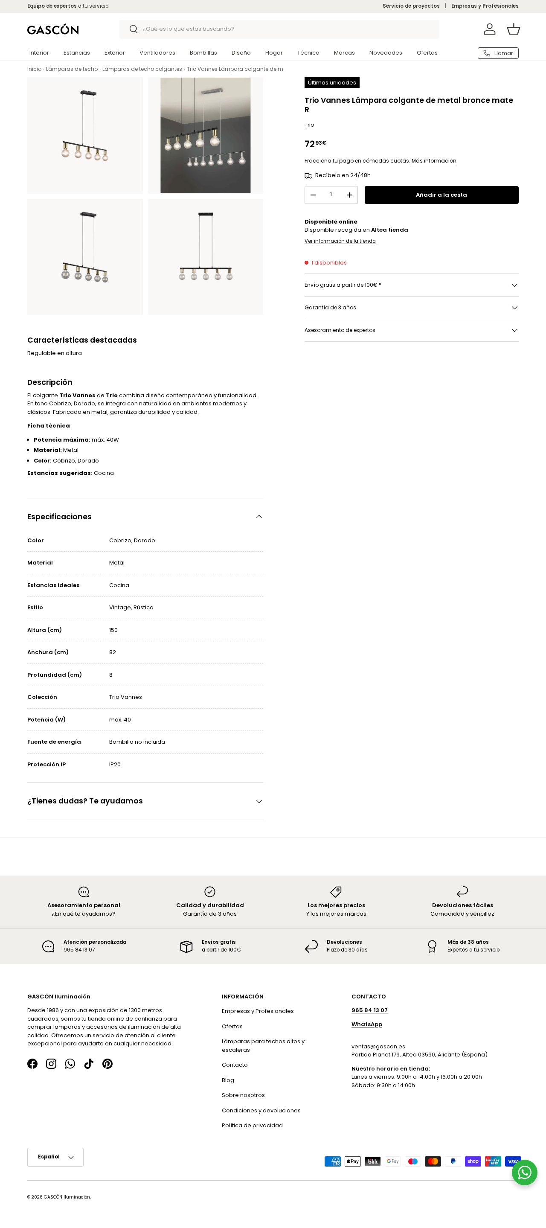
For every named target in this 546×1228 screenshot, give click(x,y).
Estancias (77, 53)
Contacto (235, 1065)
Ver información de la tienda (340, 241)
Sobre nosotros (243, 1095)
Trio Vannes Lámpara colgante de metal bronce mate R (260, 69)
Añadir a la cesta (441, 195)
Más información (434, 161)
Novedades (385, 53)
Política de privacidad (252, 1126)
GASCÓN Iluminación (67, 1197)
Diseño (241, 53)
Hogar (274, 53)
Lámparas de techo (72, 69)
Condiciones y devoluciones (261, 1110)
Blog (228, 1080)
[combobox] (279, 29)
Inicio (34, 69)
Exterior (115, 53)
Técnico (308, 53)
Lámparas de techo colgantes (142, 69)
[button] (513, 29)
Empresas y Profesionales (485, 6)
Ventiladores (157, 53)
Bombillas (203, 53)
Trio (309, 125)
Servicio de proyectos (411, 6)
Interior (39, 53)
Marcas (344, 53)
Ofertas (427, 53)
